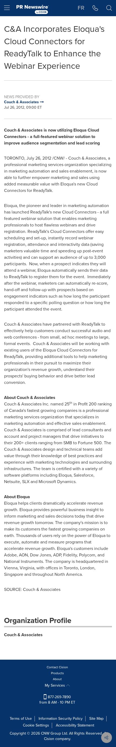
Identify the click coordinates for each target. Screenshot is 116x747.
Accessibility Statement (75, 725)
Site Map (96, 718)
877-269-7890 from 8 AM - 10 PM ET (57, 699)
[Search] (109, 8)
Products (57, 673)
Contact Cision (57, 667)
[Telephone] (95, 8)
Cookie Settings (36, 725)
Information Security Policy (61, 718)
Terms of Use (21, 718)
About (57, 679)
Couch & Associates (23, 635)
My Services (55, 685)
